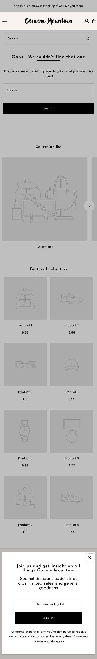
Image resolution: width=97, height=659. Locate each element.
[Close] (89, 558)
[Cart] (94, 21)
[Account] (87, 21)
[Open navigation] (11, 21)
